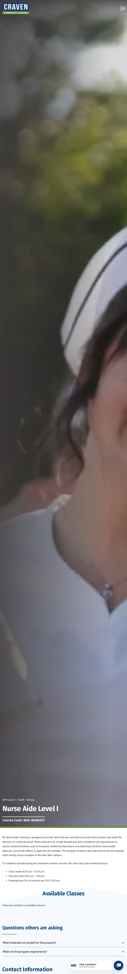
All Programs (8, 800)
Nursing (30, 800)
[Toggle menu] (123, 8)
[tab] (63, 943)
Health (21, 800)
